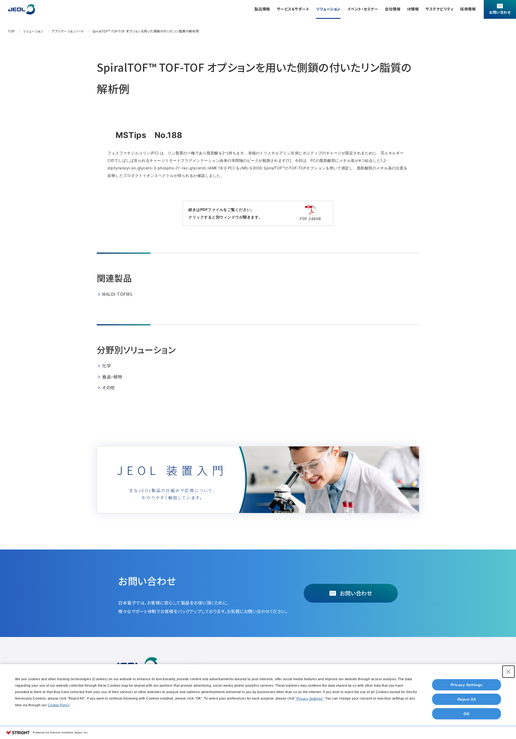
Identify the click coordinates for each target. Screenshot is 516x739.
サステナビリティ (439, 9)
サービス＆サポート (293, 9)
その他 (108, 387)
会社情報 (392, 9)
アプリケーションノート (68, 31)
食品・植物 (112, 376)
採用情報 (468, 9)
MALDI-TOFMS (117, 294)
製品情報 (262, 9)
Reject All (466, 699)
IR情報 (413, 9)
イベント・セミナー (362, 9)
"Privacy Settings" (309, 699)
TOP (11, 31)
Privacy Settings (467, 685)
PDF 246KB (310, 218)
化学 (106, 365)
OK (467, 714)
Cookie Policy (59, 705)
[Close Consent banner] (508, 672)
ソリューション (328, 9)
